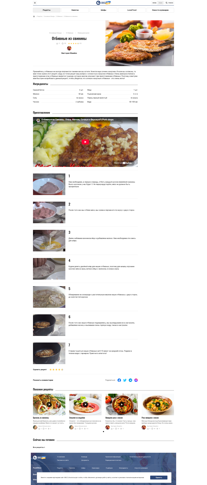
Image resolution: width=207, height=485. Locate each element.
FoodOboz (37, 468)
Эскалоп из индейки (77, 417)
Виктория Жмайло (116, 426)
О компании (61, 457)
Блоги (35, 474)
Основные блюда (49, 16)
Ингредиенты (123, 468)
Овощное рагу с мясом (114, 417)
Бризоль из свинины (41, 417)
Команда (84, 457)
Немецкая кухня (83, 33)
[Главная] (34, 16)
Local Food (131, 10)
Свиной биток (38, 90)
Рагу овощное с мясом (150, 417)
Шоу (35, 480)
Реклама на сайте (63, 460)
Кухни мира (95, 468)
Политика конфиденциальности (140, 457)
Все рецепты (38, 447)
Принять (159, 477)
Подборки (109, 468)
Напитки (75, 10)
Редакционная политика (113, 460)
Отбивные (59, 16)
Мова (154, 3)
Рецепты (46, 10)
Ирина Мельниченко (44, 426)
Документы (85, 460)
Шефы (103, 10)
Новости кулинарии (160, 10)
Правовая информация (113, 457)
